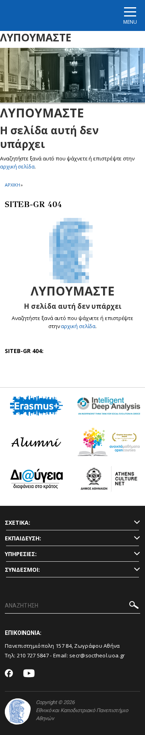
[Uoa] (18, 711)
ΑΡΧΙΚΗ (12, 185)
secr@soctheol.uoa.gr (97, 655)
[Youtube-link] (29, 673)
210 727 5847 (33, 655)
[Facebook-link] (9, 673)
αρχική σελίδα (17, 166)
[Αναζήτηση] (134, 606)
